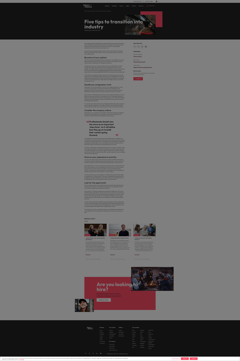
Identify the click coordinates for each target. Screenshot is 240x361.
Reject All (185, 358)
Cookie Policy (22, 359)
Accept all (194, 358)
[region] (120, 359)
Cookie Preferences (175, 358)
